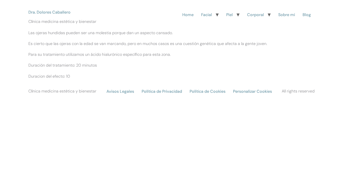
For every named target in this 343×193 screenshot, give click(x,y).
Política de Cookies (207, 91)
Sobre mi (286, 14)
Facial (206, 14)
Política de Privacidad (162, 91)
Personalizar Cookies (252, 91)
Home (188, 14)
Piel (229, 14)
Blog (307, 14)
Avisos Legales (120, 91)
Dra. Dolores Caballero (49, 12)
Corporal (255, 14)
